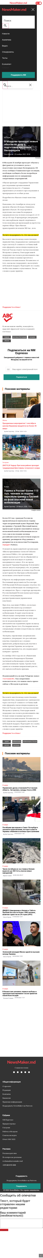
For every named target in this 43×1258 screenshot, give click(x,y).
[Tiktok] (25, 1072)
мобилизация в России (30, 741)
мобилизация (17, 741)
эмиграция (16, 745)
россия (7, 745)
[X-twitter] (18, 1072)
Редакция (7, 1090)
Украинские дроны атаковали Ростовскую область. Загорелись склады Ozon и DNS (20, 789)
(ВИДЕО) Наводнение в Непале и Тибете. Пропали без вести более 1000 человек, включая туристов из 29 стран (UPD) (19, 912)
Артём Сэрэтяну (9, 431)
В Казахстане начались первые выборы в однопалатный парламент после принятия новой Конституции (20, 993)
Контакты (7, 1094)
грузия (7, 741)
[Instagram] (21, 1072)
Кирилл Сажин (7, 875)
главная (6, 337)
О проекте (7, 1086)
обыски (6, 340)
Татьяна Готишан (8, 998)
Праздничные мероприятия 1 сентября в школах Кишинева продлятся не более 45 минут (20, 426)
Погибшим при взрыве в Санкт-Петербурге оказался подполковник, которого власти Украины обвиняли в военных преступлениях (21, 829)
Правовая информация (12, 1102)
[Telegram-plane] (29, 1072)
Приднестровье (9, 1124)
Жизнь (5, 420)
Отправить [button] (4, 1230)
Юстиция (7, 137)
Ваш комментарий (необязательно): (13, 1214)
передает (6, 544)
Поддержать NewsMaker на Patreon (17, 1106)
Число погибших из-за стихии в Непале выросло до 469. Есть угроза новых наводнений (19, 871)
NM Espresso (8, 1120)
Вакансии (7, 1098)
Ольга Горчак (8, 154)
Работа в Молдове (10, 1131)
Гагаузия (6, 462)
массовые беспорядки (19, 337)
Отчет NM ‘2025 (9, 1139)
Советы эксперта (10, 1135)
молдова (32, 337)
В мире (6, 487)
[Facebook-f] (14, 1072)
